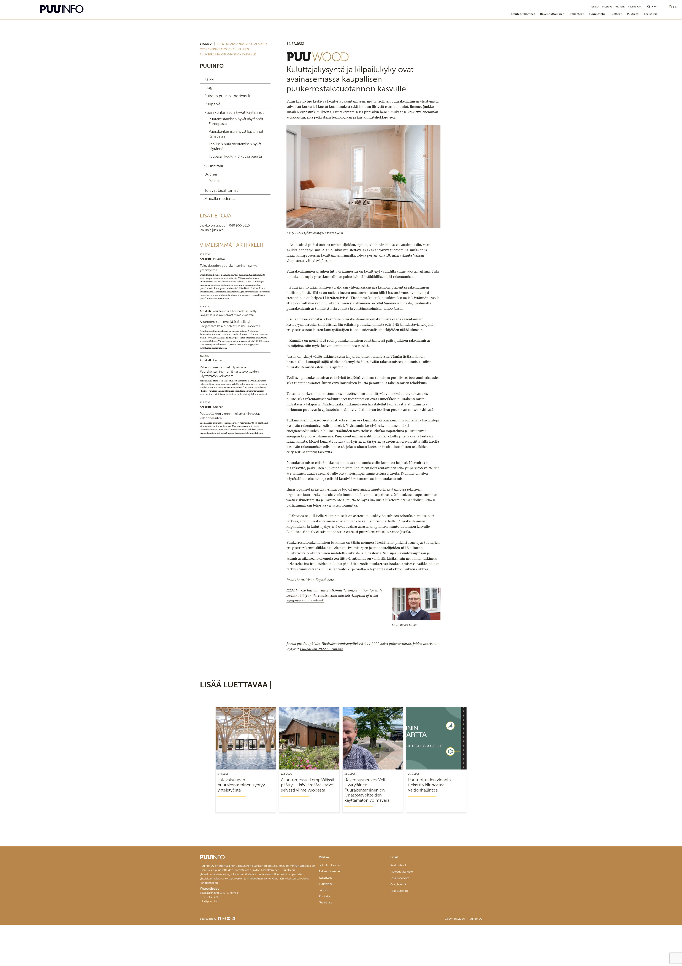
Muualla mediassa (219, 198)
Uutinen (211, 174)
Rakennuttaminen (552, 14)
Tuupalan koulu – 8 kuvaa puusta (235, 156)
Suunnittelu (597, 14)
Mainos (214, 181)
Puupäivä (607, 6)
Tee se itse (650, 14)
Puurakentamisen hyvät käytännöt (234, 112)
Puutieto (632, 14)
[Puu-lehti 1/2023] (317, 60)
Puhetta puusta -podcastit (227, 95)
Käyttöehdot (398, 865)
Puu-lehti (620, 6)
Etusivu (206, 43)
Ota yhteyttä (398, 884)
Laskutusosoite (399, 878)
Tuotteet (616, 14)
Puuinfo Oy (634, 6)
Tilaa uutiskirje (399, 890)
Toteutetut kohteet (522, 14)
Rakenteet (577, 14)
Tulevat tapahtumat (221, 190)
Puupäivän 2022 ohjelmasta (321, 649)
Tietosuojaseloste (401, 871)
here (330, 579)
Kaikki (209, 79)
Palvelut (595, 6)
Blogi (208, 87)
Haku (654, 6)
